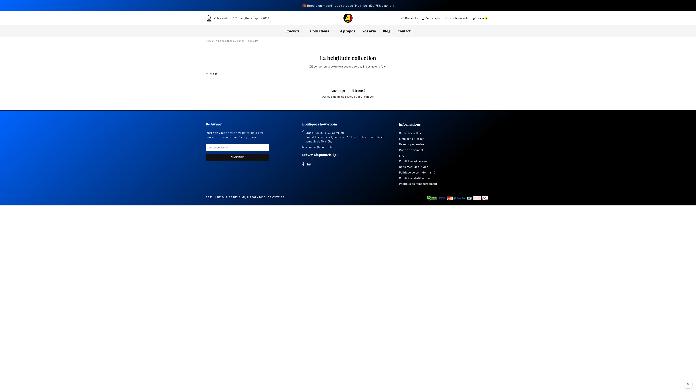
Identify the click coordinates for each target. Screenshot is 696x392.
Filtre (214, 74)
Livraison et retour (411, 138)
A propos (347, 31)
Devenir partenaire (411, 144)
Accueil (210, 40)
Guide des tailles (410, 133)
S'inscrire (237, 157)
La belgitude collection (231, 40)
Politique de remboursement (418, 183)
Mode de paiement (411, 150)
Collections (319, 31)
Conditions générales (413, 161)
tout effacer (366, 96)
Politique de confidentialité (417, 172)
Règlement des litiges (413, 166)
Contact (404, 31)
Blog (386, 31)
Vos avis (369, 31)
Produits (292, 31)
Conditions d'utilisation (414, 178)
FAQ (401, 155)
